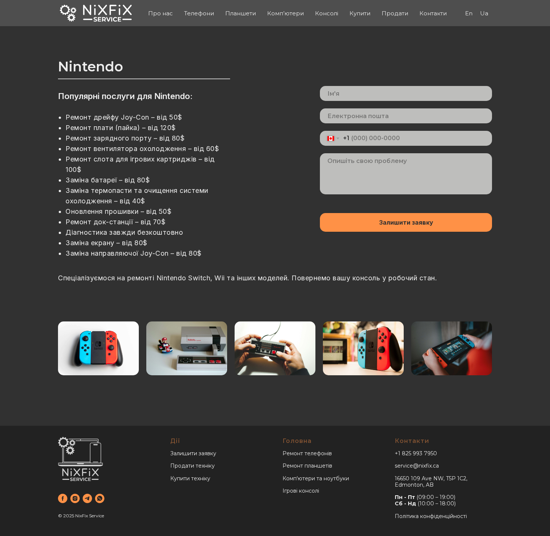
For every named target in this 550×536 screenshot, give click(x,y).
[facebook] (62, 498)
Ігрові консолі (300, 490)
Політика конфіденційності (431, 516)
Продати (395, 13)
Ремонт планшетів (307, 465)
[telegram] (87, 498)
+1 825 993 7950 (416, 453)
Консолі (326, 13)
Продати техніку (192, 465)
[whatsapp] (99, 498)
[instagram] (75, 498)
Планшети (240, 13)
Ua (484, 13)
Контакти (433, 13)
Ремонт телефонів (307, 453)
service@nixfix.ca (417, 465)
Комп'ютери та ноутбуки (315, 478)
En (469, 13)
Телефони (199, 13)
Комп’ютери (285, 13)
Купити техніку (190, 478)
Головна (297, 440)
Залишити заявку (406, 222)
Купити (359, 13)
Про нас (160, 13)
